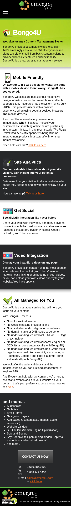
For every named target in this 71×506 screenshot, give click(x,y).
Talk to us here (37, 145)
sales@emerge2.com (40, 477)
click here (36, 481)
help (10, 386)
